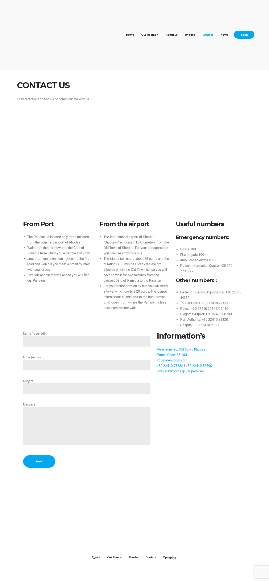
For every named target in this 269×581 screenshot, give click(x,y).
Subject (28, 381)
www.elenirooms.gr (171, 371)
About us (171, 34)
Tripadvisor (196, 371)
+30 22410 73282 (170, 366)
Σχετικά (96, 557)
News (224, 34)
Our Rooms (148, 34)
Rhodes (190, 34)
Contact (207, 34)
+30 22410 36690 (199, 366)
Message (29, 404)
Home (130, 34)
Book (244, 34)
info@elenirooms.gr (171, 360)
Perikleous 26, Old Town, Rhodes (181, 349)
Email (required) (33, 357)
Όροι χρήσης (170, 557)
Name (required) (34, 333)
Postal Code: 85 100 (172, 355)
